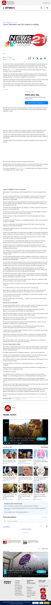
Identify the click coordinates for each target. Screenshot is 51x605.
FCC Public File (18, 588)
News (13, 398)
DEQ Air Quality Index (20, 168)
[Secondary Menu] (4, 7)
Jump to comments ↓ (7, 402)
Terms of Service (18, 591)
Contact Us (17, 583)
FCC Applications (18, 587)
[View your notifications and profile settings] (46, 526)
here (28, 512)
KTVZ (5, 57)
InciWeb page (13, 69)
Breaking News (30, 587)
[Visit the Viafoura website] (45, 548)
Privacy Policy (18, 590)
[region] (25, 533)
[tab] (6, 526)
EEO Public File (18, 585)
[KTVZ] (10, 8)
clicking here (7, 509)
